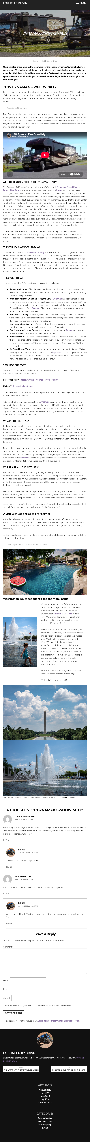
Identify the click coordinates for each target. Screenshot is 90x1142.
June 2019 (45, 1096)
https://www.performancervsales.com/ (39, 379)
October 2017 (45, 1102)
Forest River (72, 187)
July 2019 (45, 1093)
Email (6, 989)
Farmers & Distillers (62, 613)
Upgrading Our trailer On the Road (68, 1069)
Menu (82, 3)
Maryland (39, 797)
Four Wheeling (45, 1118)
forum (59, 190)
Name (6, 980)
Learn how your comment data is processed (58, 1020)
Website (7, 998)
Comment (8, 946)
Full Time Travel (45, 1121)
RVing (72, 797)
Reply (6, 840)
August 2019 (45, 1090)
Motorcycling (45, 1124)
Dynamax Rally (28, 797)
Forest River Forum (12, 190)
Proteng (70, 330)
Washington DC (49, 797)
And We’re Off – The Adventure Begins (21, 1069)
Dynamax (61, 187)
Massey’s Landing (35, 252)
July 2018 (45, 1099)
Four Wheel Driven (15, 3)
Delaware (10, 797)
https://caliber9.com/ (23, 386)
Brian (55, 61)
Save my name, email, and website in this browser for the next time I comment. (39, 1005)
